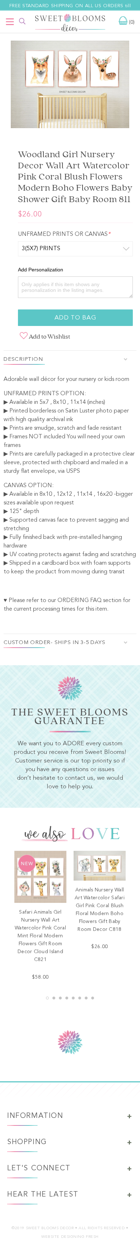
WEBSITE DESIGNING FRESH (70, 1237)
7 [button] (86, 998)
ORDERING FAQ (79, 600)
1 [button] (47, 998)
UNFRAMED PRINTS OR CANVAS (64, 234)
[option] (70, 86)
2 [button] (53, 998)
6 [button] (79, 998)
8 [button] (92, 998)
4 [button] (66, 998)
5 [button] (73, 998)
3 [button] (60, 998)
